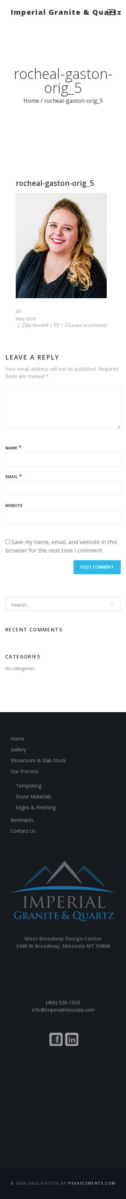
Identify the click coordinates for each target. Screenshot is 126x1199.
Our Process (24, 771)
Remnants (22, 820)
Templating (28, 785)
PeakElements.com (91, 1183)
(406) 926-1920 (63, 1002)
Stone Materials (33, 796)
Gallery (18, 749)
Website (13, 505)
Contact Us (23, 831)
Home (31, 101)
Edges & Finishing (36, 807)
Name (11, 447)
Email (11, 476)
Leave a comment (88, 325)
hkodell (40, 325)
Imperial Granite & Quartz (66, 12)
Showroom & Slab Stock (38, 760)
